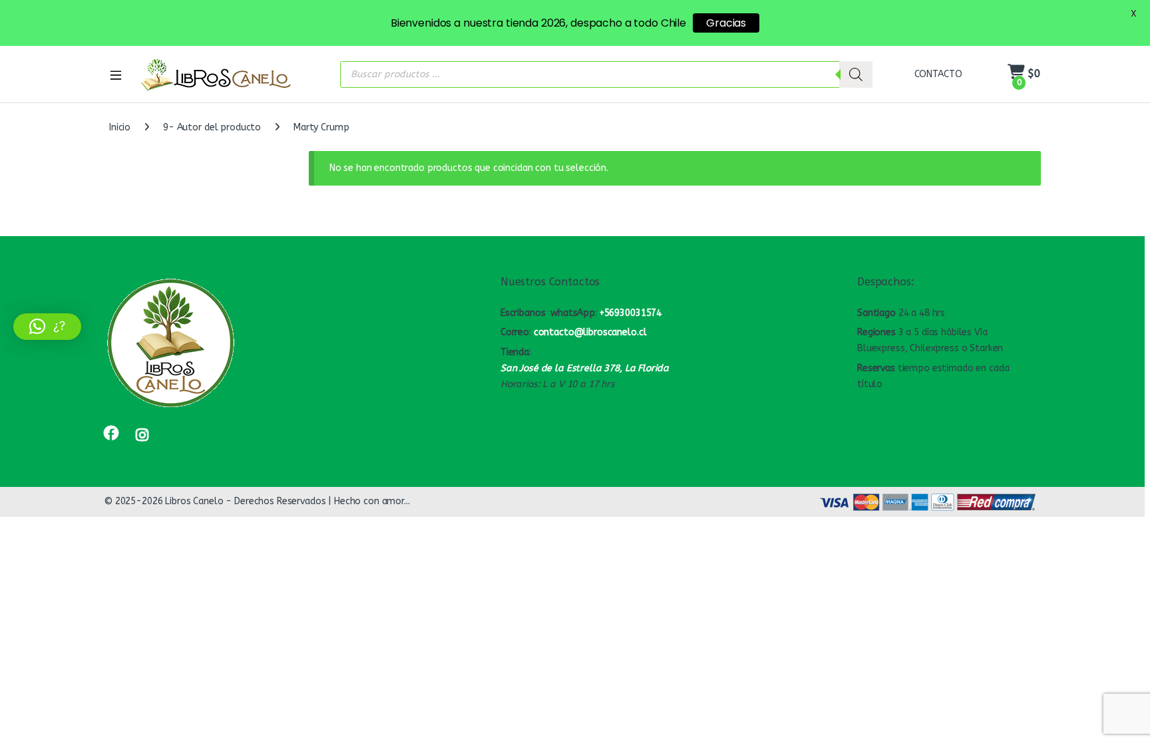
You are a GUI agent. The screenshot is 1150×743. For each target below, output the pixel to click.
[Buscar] (855, 74)
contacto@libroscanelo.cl (590, 332)
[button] (47, 326)
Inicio (119, 127)
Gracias (726, 23)
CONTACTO (938, 74)
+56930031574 (631, 313)
